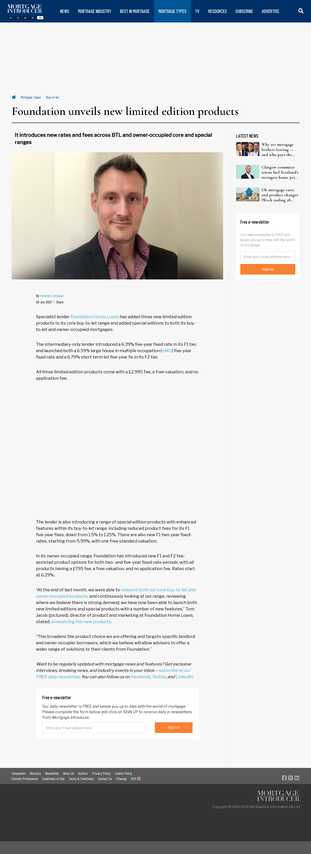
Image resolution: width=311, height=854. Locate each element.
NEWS (64, 11)
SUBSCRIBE (244, 11)
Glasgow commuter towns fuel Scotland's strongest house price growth (280, 172)
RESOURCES (217, 11)
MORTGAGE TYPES (172, 11)
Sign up (174, 727)
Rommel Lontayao (51, 295)
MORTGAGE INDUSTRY (94, 11)
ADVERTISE (270, 11)
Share (59, 302)
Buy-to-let (52, 97)
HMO (167, 350)
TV (197, 11)
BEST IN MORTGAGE (135, 11)
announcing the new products (81, 621)
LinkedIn (184, 676)
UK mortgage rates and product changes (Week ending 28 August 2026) (279, 195)
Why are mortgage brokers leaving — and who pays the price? (277, 149)
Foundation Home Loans (94, 316)
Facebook (140, 676)
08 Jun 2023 (44, 302)
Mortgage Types (31, 97)
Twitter (159, 676)
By (49, 295)
